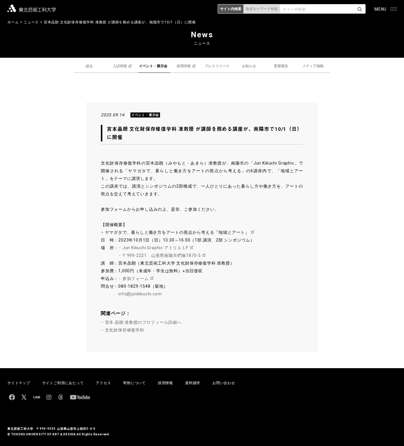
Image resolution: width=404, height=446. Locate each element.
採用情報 (184, 66)
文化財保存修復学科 (124, 330)
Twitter (24, 397)
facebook (12, 397)
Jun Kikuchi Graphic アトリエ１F (155, 247)
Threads (61, 397)
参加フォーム (135, 278)
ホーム (13, 22)
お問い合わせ (223, 383)
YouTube (80, 397)
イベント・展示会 (153, 66)
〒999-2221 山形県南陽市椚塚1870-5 (161, 255)
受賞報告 (281, 66)
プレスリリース (217, 66)
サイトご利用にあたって (63, 383)
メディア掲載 (313, 66)
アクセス (103, 383)
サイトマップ (18, 383)
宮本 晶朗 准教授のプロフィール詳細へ (143, 322)
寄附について (134, 383)
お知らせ (249, 66)
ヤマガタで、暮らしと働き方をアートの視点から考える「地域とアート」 (177, 232)
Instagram (48, 397)
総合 (89, 66)
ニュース (31, 22)
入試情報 (120, 66)
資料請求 (192, 383)
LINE (36, 397)
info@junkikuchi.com (139, 294)
